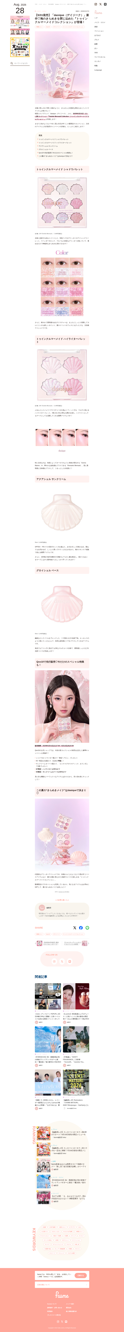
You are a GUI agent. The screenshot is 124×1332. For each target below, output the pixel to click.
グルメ (96, 40)
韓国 (70, 1249)
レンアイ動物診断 (60, 1249)
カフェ (69, 1244)
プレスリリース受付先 (54, 1315)
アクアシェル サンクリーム (48, 146)
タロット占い (56, 1231)
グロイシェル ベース (46, 149)
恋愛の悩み (48, 1249)
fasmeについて (52, 1304)
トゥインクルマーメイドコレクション (74, 27)
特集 (96, 65)
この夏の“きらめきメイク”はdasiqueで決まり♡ (56, 156)
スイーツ (53, 1253)
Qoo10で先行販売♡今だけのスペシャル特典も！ (56, 153)
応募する (81, 1275)
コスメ (82, 1236)
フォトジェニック (58, 1244)
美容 (96, 27)
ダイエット (66, 1240)
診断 (45, 1227)
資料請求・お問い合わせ (54, 1307)
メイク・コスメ (99, 22)
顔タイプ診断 (57, 1236)
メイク (48, 1244)
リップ (74, 1236)
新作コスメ (63, 1227)
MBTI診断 (53, 1227)
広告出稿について (43, 1285)
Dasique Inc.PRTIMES (64, 891)
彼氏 (57, 1240)
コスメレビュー (45, 1236)
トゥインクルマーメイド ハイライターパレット (55, 143)
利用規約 (50, 1311)
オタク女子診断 (68, 1231)
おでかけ (97, 35)
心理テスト (45, 1231)
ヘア (96, 18)
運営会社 (68, 1307)
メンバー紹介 (70, 1304)
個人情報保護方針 (71, 1311)
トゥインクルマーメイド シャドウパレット (54, 139)
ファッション (76, 1240)
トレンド (62, 1253)
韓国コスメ (40, 27)
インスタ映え (48, 1240)
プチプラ (72, 1227)
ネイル (78, 1249)
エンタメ (97, 61)
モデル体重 (72, 1253)
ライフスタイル (99, 57)
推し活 (77, 1244)
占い (80, 1227)
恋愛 (66, 1236)
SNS (96, 53)
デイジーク (57, 27)
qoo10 (48, 27)
